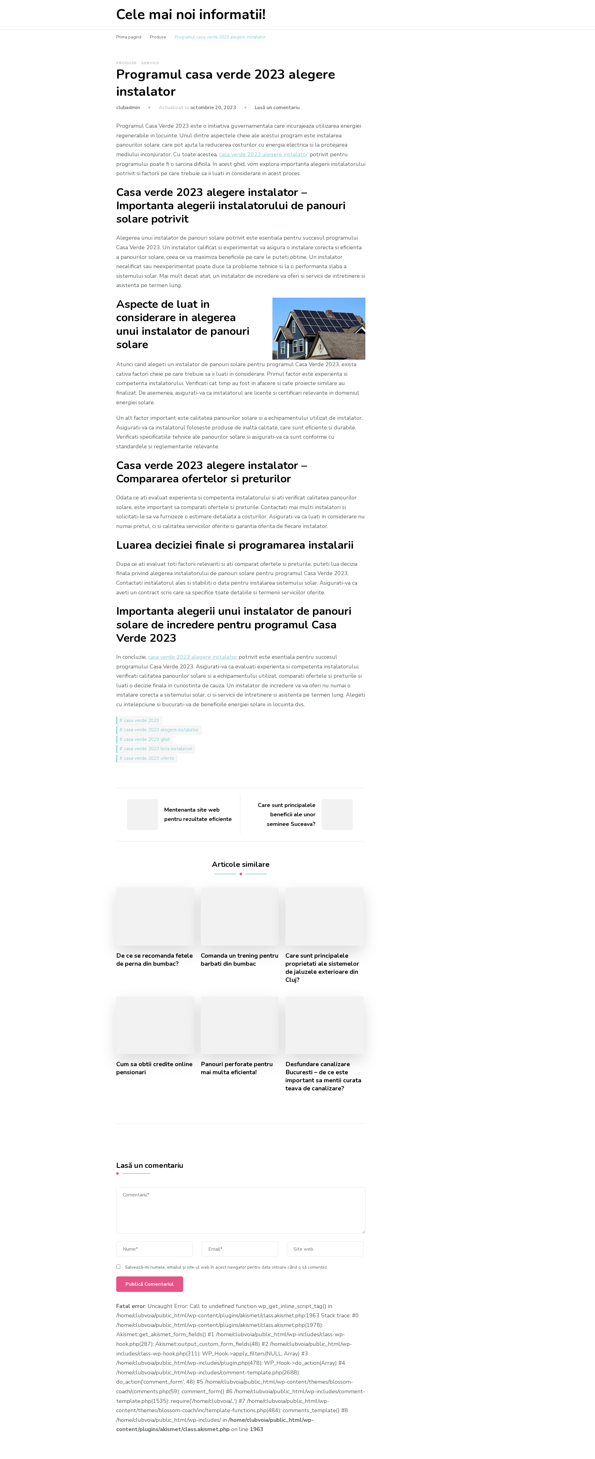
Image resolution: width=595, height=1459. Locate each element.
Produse (126, 62)
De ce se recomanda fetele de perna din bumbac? (154, 960)
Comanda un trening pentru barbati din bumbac (239, 960)
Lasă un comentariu (277, 107)
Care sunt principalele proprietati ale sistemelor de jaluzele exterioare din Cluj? (322, 968)
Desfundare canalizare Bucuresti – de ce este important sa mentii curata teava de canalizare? (323, 1076)
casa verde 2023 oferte (149, 758)
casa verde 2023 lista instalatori (158, 749)
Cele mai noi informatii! (191, 14)
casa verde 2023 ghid (147, 739)
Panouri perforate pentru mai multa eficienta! (237, 1068)
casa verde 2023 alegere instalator (161, 730)
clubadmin (128, 107)
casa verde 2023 (141, 720)
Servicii (150, 62)
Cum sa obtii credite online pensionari (154, 1068)
